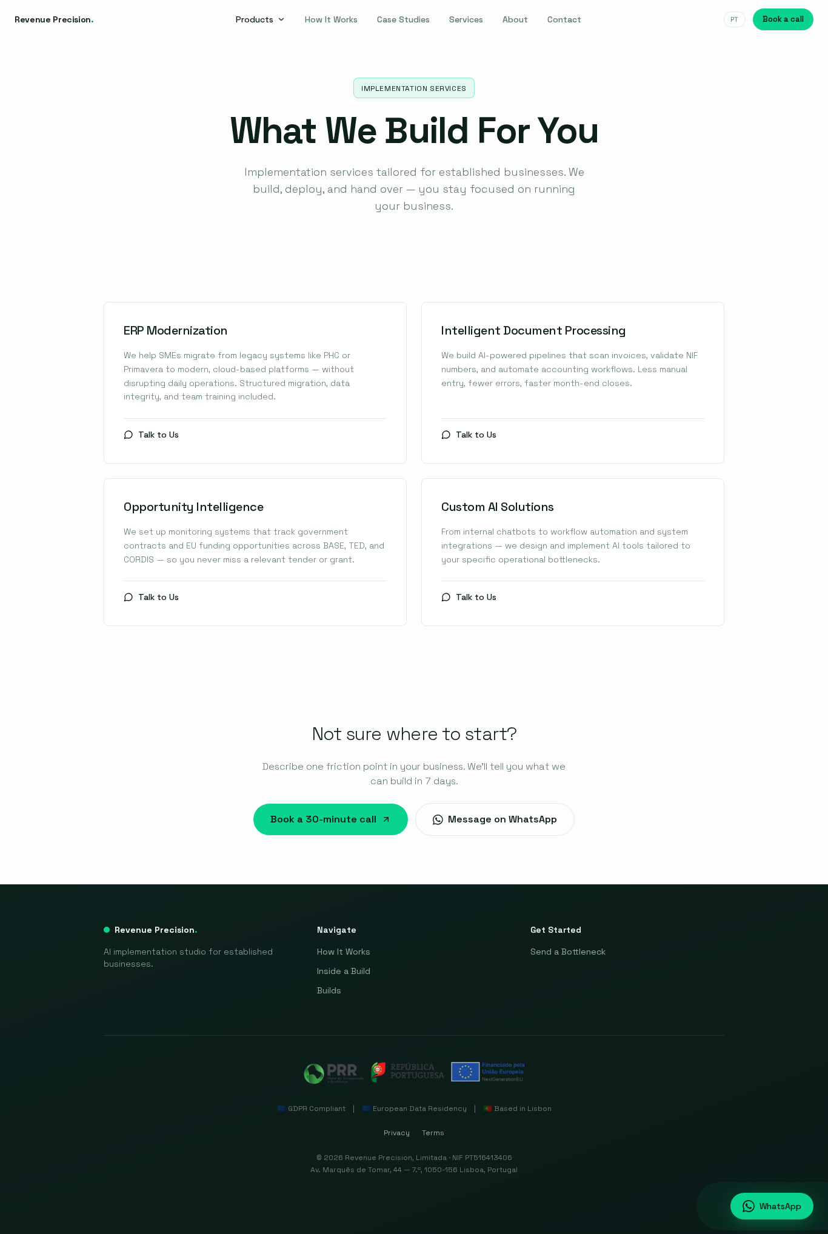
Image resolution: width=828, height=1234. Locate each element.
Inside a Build (343, 971)
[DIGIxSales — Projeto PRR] (414, 1072)
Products (254, 19)
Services (466, 19)
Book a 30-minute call (323, 819)
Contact (564, 19)
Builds (329, 990)
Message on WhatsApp (502, 819)
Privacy (397, 1133)
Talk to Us (158, 434)
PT (734, 19)
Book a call (783, 19)
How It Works (331, 19)
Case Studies (403, 19)
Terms (433, 1133)
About (515, 19)
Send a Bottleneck (568, 951)
